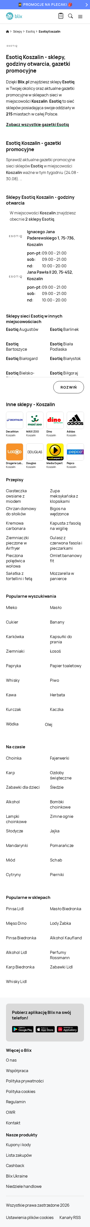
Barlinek (64, 329)
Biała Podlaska (61, 346)
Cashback (15, 1165)
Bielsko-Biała (20, 375)
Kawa (11, 695)
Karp (10, 772)
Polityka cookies (20, 1091)
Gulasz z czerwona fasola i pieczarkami (66, 543)
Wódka (12, 724)
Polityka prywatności (25, 1081)
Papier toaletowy (65, 665)
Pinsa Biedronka (21, 938)
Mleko (11, 607)
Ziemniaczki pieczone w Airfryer (17, 543)
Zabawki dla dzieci (23, 787)
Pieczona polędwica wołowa (15, 561)
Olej (48, 724)
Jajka (55, 831)
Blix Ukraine (17, 1176)
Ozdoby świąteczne (61, 775)
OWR (10, 1112)
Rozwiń (68, 387)
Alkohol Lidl (16, 952)
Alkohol (13, 802)
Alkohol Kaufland (66, 938)
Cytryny (13, 874)
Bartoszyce (16, 346)
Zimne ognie (61, 816)
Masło (56, 607)
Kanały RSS (70, 1217)
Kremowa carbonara (16, 525)
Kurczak (13, 709)
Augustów (22, 329)
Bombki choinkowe (60, 804)
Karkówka (15, 636)
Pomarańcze (62, 845)
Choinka (14, 758)
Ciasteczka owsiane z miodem (16, 496)
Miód (10, 860)
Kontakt (13, 1123)
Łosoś (55, 651)
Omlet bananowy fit (66, 558)
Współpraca (17, 1070)
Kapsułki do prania (61, 639)
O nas (11, 1060)
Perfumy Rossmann (60, 955)
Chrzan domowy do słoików (21, 511)
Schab (56, 860)
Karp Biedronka (20, 967)
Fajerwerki (59, 758)
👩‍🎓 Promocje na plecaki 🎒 (45, 4)
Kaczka (57, 709)
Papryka (13, 665)
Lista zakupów (19, 1155)
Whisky (13, 680)
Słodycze (14, 831)
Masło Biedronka (65, 908)
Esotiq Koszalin (49, 31)
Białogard (22, 358)
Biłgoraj (64, 373)
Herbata (57, 695)
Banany (57, 622)
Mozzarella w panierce (62, 576)
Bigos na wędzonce (59, 511)
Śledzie (57, 787)
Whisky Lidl (16, 981)
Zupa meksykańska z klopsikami (64, 496)
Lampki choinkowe (16, 819)
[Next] (86, 4)
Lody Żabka (60, 923)
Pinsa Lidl (15, 908)
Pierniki (57, 874)
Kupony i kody (18, 1144)
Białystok (65, 358)
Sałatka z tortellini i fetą (19, 576)
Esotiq (30, 31)
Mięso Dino (16, 923)
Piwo (54, 680)
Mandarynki (17, 845)
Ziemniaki (15, 651)
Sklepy (17, 31)
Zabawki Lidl (61, 967)
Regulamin (16, 1102)
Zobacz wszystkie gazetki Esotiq (37, 124)
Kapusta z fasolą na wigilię (65, 525)
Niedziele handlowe (24, 1186)
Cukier (12, 622)
